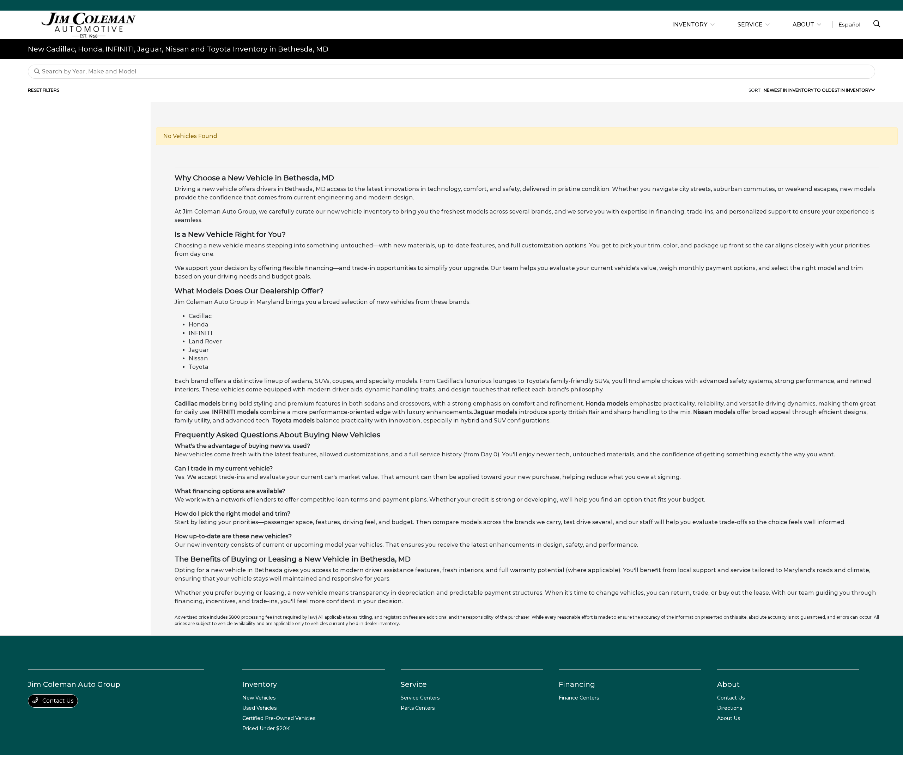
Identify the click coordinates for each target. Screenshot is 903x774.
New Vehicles (258, 698)
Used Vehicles (259, 708)
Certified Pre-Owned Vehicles (278, 718)
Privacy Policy (100, 764)
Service (414, 684)
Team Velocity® (776, 765)
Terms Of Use (132, 764)
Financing (577, 684)
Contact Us (57, 700)
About (728, 684)
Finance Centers (579, 698)
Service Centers (420, 698)
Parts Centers (418, 708)
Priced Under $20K (266, 728)
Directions (729, 708)
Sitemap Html (183, 764)
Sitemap (157, 764)
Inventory (259, 684)
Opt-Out (236, 764)
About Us (728, 718)
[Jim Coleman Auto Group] (88, 24)
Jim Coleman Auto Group (55, 764)
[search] (876, 24)
